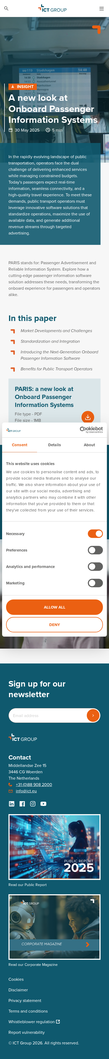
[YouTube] (43, 804)
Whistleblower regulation (31, 1022)
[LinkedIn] (11, 804)
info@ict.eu (26, 791)
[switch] (95, 550)
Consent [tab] (19, 445)
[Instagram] (33, 804)
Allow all (54, 607)
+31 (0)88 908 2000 (34, 785)
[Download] (87, 417)
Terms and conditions (28, 1011)
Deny (54, 624)
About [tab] (89, 445)
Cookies (16, 979)
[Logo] (52, 8)
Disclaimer (18, 990)
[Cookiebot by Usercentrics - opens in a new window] (80, 430)
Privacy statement (24, 1000)
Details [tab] (54, 445)
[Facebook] (22, 804)
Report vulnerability (26, 1032)
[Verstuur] (93, 715)
